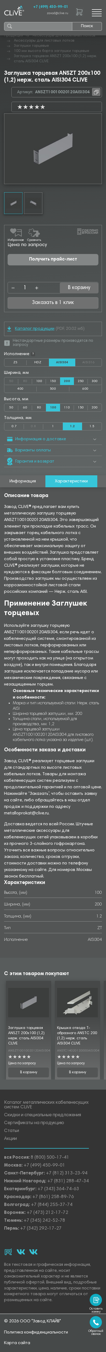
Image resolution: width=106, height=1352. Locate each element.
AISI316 (92, 362)
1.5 (91, 426)
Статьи (11, 1131)
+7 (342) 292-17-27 (41, 1228)
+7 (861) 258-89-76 (53, 1197)
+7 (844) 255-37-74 (52, 1205)
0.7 (14, 426)
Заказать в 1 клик (53, 302)
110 (67, 407)
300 (95, 381)
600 (85, 388)
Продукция (13, 36)
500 (53, 388)
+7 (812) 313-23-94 (67, 1173)
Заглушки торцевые (31, 46)
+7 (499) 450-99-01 (50, 7)
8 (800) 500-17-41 (50, 1157)
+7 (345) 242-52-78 (44, 1220)
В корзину (28, 1072)
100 (39, 381)
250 (81, 381)
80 (27, 380)
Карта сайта (17, 1343)
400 (20, 388)
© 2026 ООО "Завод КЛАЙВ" (32, 1321)
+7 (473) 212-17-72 (47, 1213)
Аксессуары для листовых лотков (44, 41)
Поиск (87, 26)
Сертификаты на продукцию (34, 1123)
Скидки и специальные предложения (42, 1115)
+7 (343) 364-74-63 (58, 1189)
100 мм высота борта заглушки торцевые (51, 51)
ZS (20, 363)
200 (95, 407)
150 (53, 381)
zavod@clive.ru (57, 13)
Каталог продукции (34, 329)
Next (97, 149)
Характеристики (71, 481)
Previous (8, 149)
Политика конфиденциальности (36, 1332)
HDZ (41, 363)
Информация (23, 481)
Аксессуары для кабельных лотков (64, 36)
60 (25, 407)
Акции (10, 1139)
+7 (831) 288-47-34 (68, 1181)
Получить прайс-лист (53, 259)
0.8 (37, 425)
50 (13, 380)
